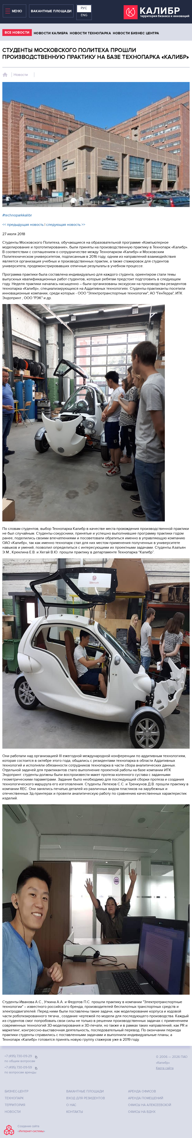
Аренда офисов (142, 1091)
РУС (84, 8)
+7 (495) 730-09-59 (18, 1067)
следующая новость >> (65, 224)
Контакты (74, 1112)
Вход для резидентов (85, 1098)
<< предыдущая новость (23, 224)
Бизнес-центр (16, 1091)
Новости (21, 74)
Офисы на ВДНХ (141, 1112)
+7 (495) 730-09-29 (18, 1056)
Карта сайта (165, 1068)
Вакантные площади (85, 1091)
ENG (84, 15)
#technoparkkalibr (17, 215)
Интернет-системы (31, 1131)
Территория (15, 1105)
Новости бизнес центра (136, 33)
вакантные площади (51, 11)
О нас (71, 1105)
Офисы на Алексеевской (149, 1105)
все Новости (17, 33)
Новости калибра (51, 33)
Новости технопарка (90, 33)
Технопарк (14, 1098)
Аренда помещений (145, 1098)
